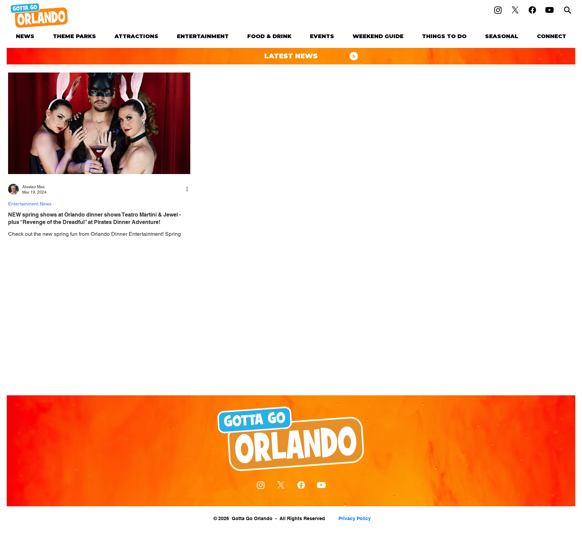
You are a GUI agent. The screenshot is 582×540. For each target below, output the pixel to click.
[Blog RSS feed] (354, 56)
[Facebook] (532, 10)
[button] (74, 36)
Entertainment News (30, 203)
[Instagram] (498, 10)
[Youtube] (549, 10)
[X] (515, 10)
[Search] (567, 10)
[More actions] (189, 189)
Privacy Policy (354, 518)
